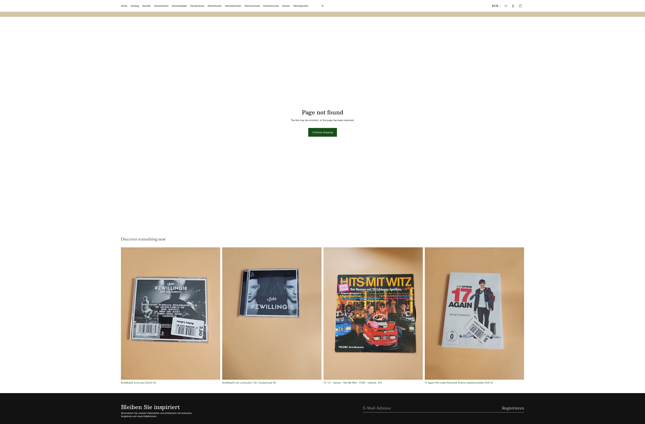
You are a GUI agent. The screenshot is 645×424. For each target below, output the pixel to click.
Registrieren (513, 408)
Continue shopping (322, 132)
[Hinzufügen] (215, 374)
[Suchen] (506, 6)
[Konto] (513, 6)
